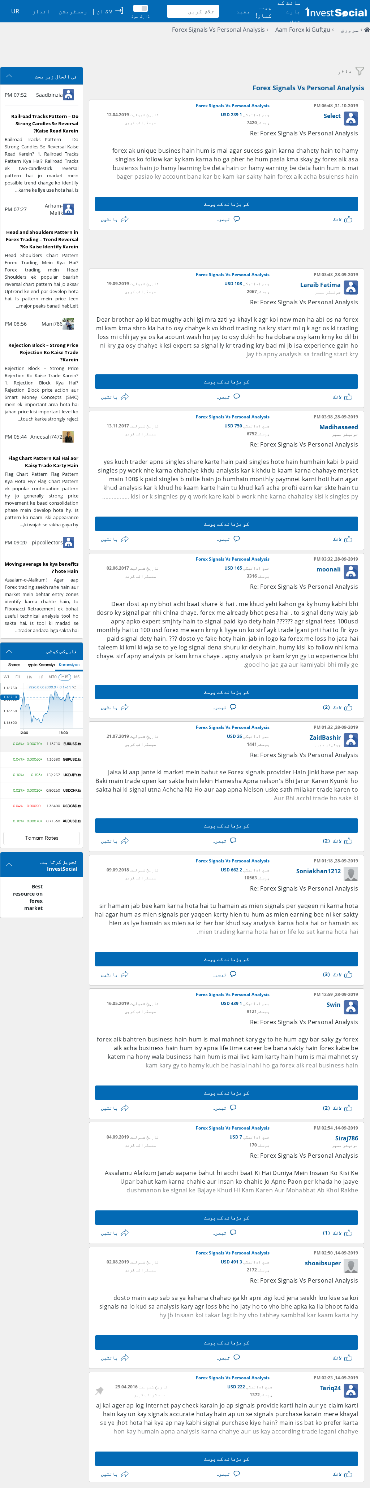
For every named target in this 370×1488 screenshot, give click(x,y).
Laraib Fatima (320, 285)
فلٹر (344, 71)
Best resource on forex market (28, 897)
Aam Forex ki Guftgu (302, 30)
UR (15, 11)
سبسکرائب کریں (140, 122)
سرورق (350, 30)
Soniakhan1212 (318, 871)
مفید (243, 11)
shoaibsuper (323, 1263)
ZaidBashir (325, 737)
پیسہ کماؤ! (264, 11)
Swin (334, 1005)
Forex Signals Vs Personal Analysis (218, 30)
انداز (41, 11)
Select (332, 116)
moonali (329, 569)
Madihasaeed (338, 427)
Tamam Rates (41, 838)
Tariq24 (330, 1388)
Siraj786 (346, 1138)
